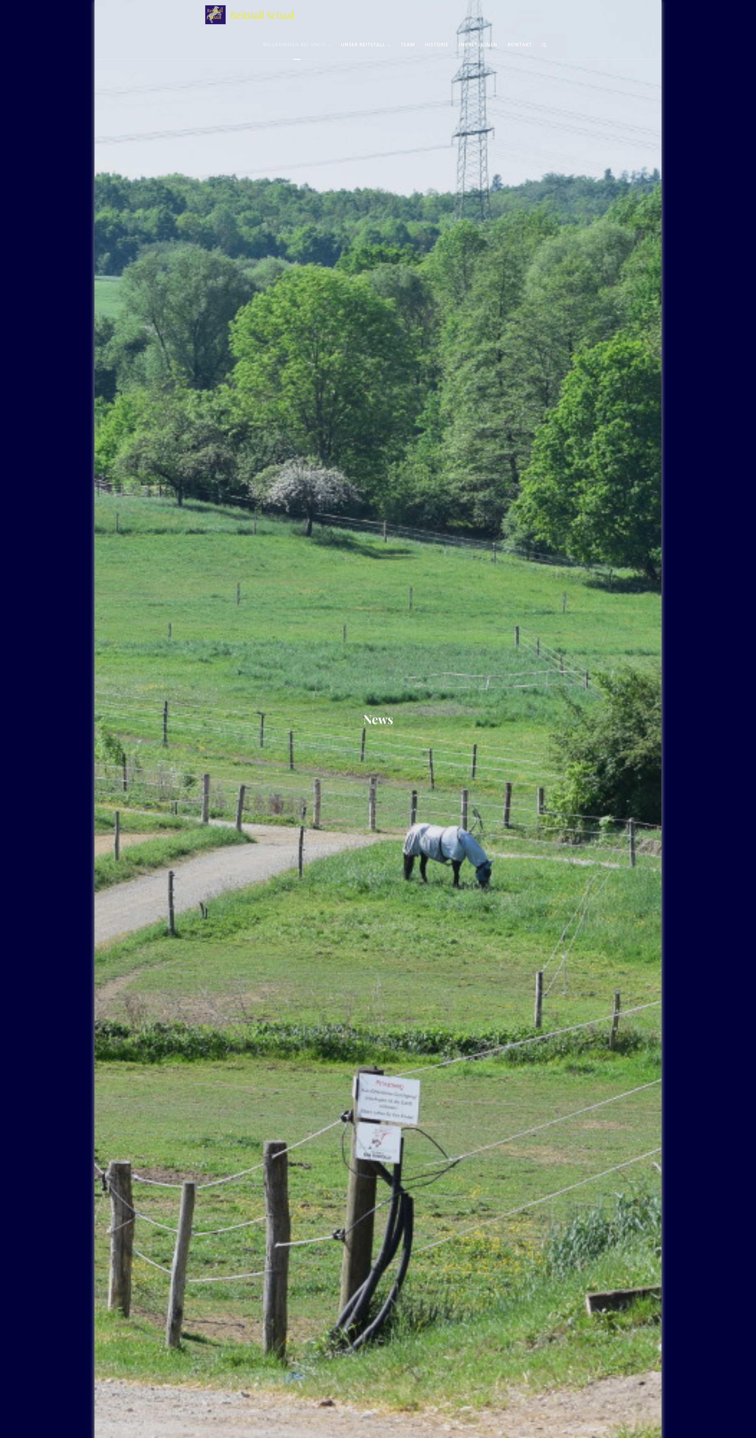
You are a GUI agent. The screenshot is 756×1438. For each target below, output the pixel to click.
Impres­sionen (478, 44)
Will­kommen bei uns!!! (294, 44)
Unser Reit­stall (363, 44)
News (378, 719)
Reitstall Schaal (262, 14)
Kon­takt (520, 44)
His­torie (437, 44)
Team (408, 44)
